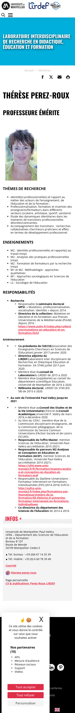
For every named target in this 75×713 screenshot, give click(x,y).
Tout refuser (26, 695)
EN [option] (63, 709)
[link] (42, 77)
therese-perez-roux (23, 572)
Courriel (11, 565)
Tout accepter (26, 687)
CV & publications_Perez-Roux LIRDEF (30, 583)
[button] (59, 77)
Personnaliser (26, 703)
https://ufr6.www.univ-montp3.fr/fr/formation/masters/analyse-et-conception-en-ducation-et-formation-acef (44, 470)
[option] (60, 710)
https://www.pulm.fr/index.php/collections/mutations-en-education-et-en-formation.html (44, 330)
